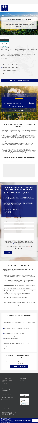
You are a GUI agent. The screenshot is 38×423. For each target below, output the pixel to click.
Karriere (21, 383)
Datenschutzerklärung (11, 243)
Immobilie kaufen (23, 380)
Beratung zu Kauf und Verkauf (7, 397)
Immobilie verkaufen (24, 378)
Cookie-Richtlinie (4, 390)
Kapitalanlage (9, 413)
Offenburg (3, 411)
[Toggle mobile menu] (36, 5)
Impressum (3, 388)
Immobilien (3, 408)
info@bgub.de (10, 213)
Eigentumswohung (5, 409)
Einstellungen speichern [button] (35, 420)
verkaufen (8, 412)
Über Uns (4, 401)
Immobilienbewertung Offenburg (7, 414)
